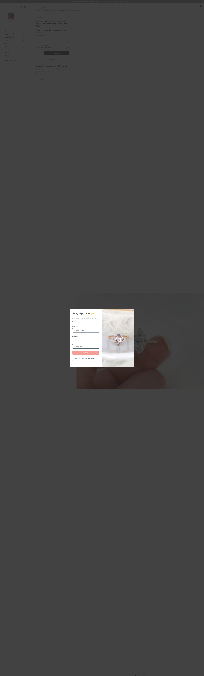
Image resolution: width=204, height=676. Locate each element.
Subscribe (86, 352)
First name (75, 326)
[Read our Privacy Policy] (98, 361)
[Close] (132, 311)
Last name (75, 336)
